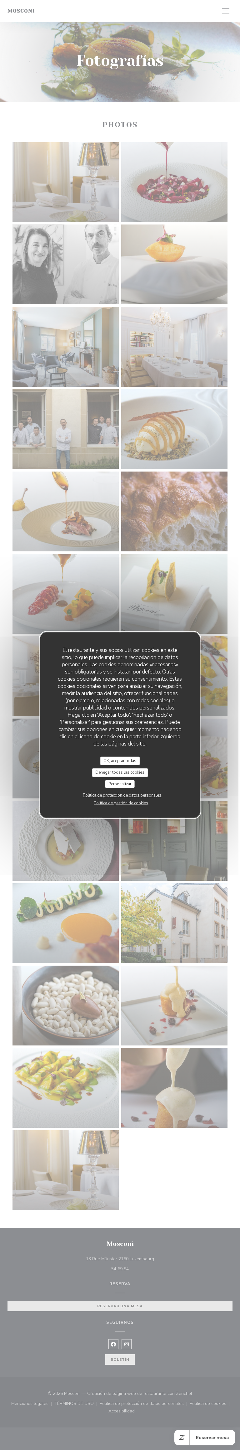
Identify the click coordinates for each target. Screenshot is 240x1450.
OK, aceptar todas (119, 760)
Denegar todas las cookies (119, 772)
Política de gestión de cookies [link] (121, 803)
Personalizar (120, 784)
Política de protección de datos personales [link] (122, 795)
